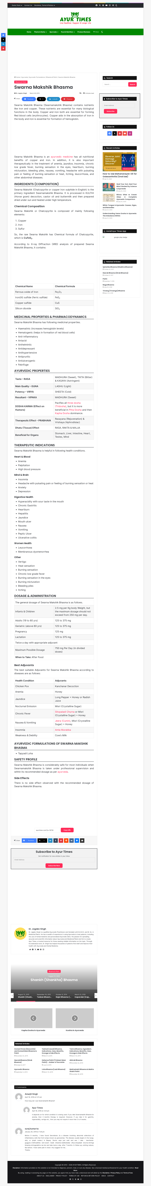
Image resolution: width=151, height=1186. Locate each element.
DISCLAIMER (50, 1176)
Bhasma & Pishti (51, 77)
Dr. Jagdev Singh (21, 93)
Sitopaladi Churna (65, 711)
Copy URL (67, 830)
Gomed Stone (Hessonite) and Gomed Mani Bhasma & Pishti (25, 1051)
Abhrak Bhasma (76, 1060)
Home (29, 32)
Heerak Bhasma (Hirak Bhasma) (23, 1061)
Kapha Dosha (62, 413)
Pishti (105, 279)
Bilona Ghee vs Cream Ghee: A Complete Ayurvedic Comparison (127, 197)
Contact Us (28, 5)
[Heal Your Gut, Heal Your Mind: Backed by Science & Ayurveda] (109, 187)
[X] (35, 949)
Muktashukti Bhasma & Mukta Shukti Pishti (82, 1070)
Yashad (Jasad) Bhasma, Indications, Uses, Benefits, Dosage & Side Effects (53, 1051)
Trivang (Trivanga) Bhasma (114, 291)
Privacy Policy (115, 1173)
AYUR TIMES (77, 1165)
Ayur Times (37, 1108)
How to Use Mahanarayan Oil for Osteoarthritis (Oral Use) (120, 175)
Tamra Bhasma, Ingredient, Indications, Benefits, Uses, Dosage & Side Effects (81, 1051)
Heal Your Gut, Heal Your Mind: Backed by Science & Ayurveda (127, 186)
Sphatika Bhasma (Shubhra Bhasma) (118, 267)
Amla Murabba (63, 729)
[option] (54, 980)
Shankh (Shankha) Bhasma (54, 979)
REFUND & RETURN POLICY (90, 1176)
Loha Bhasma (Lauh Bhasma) (53, 1069)
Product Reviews (83, 32)
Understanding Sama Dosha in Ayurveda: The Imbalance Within (120, 214)
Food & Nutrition (67, 32)
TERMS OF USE (74, 1176)
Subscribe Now (54, 866)
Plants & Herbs (39, 32)
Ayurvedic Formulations (37, 77)
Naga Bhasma (108, 285)
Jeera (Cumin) (62, 720)
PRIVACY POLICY (61, 1176)
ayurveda (63, 771)
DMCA (103, 1176)
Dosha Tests (16, 5)
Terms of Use (128, 1173)
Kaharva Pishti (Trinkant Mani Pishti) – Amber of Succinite (54, 1061)
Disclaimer (106, 1173)
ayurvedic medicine (62, 156)
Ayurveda (53, 32)
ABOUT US (40, 1176)
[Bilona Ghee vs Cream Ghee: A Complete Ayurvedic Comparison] (109, 198)
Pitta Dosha (75, 409)
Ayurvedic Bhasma (21, 1069)
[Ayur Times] (75, 18)
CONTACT (110, 1176)
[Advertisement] (75, 54)
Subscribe (110, 111)
